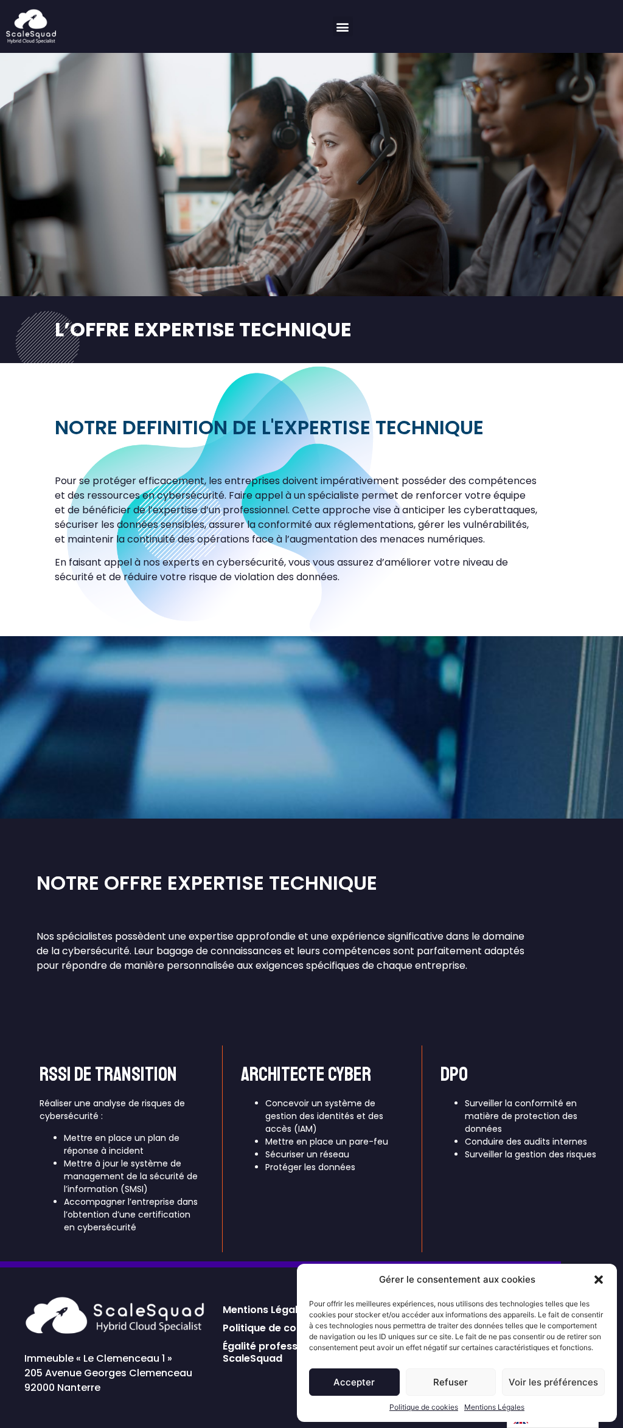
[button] (599, 1280)
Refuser (450, 1382)
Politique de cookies (423, 1407)
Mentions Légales (494, 1407)
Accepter (354, 1382)
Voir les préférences (553, 1382)
